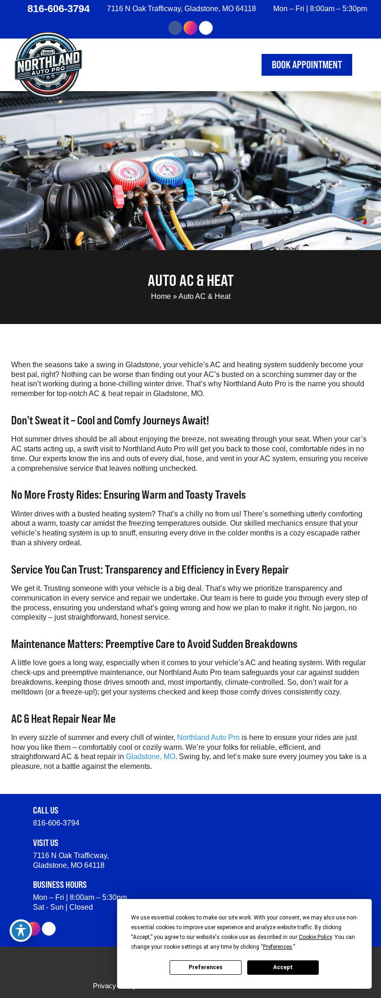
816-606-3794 (58, 8)
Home (161, 296)
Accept (283, 967)
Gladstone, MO (150, 756)
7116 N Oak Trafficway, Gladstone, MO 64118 (181, 9)
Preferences (206, 967)
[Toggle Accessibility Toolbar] (21, 930)
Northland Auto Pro (208, 737)
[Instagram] (190, 28)
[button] (363, 65)
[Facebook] (175, 28)
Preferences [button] (277, 947)
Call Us (46, 810)
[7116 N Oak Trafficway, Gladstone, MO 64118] (100, 8)
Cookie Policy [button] (315, 937)
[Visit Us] (18, 845)
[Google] (206, 28)
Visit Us (46, 842)
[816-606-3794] (19, 9)
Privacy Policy (115, 986)
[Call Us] (18, 812)
